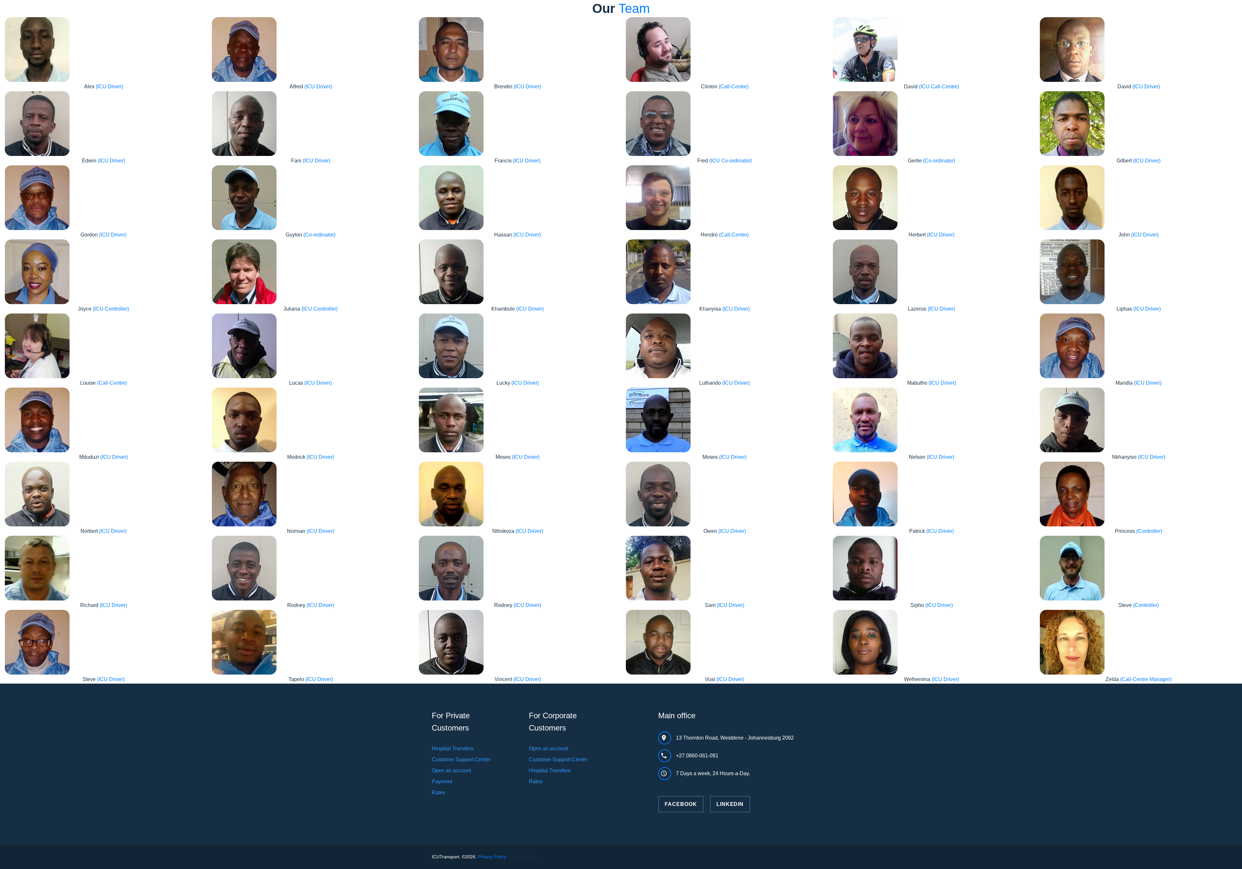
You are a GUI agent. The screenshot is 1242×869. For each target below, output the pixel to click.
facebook (681, 804)
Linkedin (730, 804)
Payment (442, 781)
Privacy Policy (492, 856)
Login (532, 856)
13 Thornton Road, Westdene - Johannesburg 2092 (735, 738)
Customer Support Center (461, 759)
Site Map (516, 856)
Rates (438, 792)
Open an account (451, 770)
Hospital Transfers (453, 748)
